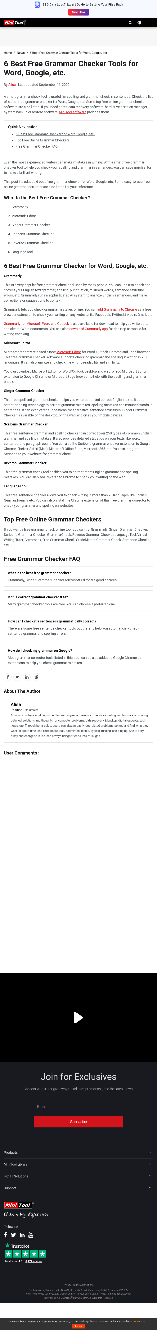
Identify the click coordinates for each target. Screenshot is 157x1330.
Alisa (12, 85)
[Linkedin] (22, 1236)
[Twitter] (13, 1236)
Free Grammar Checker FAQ (37, 146)
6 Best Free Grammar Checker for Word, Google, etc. (55, 134)
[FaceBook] (5, 1236)
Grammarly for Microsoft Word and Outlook (36, 324)
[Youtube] (30, 1236)
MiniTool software (72, 112)
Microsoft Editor (68, 352)
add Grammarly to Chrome (117, 309)
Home (8, 53)
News (21, 53)
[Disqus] (78, 803)
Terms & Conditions (83, 1285)
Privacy (67, 1285)
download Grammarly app (88, 329)
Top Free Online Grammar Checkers (43, 140)
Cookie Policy (138, 1321)
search (130, 22)
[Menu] (148, 22)
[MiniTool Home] (15, 22)
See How (78, 12)
